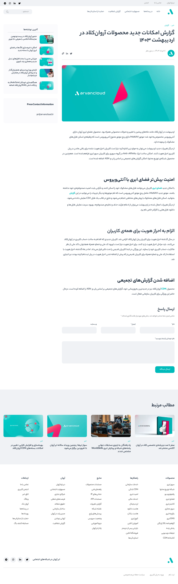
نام (173, 324)
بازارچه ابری (170, 514)
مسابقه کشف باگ (21, 523)
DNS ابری (171, 518)
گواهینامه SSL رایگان (166, 523)
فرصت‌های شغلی (58, 499)
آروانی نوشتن (59, 518)
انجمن (146, 3)
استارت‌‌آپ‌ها (133, 538)
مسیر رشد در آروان (58, 514)
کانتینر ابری (170, 504)
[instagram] (10, 3)
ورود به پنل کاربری (157, 575)
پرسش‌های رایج (95, 514)
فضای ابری (157, 188)
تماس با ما (157, 3)
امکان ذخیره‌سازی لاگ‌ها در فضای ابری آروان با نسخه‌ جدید (23, 49)
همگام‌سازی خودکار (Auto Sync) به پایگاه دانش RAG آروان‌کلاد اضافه (22, 84)
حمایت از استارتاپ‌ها (21, 518)
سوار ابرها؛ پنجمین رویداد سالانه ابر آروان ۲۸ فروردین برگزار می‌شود (68, 447)
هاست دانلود (132, 509)
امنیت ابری (134, 494)
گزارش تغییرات (96, 504)
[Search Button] (7, 11)
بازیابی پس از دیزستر (130, 528)
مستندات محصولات (94, 484)
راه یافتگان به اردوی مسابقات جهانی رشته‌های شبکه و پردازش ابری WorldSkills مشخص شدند (111, 449)
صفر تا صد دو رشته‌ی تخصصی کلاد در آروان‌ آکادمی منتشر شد (155, 447)
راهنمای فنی (97, 489)
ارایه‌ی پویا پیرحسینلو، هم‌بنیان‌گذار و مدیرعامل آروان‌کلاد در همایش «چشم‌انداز (23, 73)
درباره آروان (171, 3)
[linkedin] (67, 53)
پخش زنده (170, 528)
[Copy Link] (63, 53)
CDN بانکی (133, 489)
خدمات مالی (133, 499)
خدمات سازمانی (131, 484)
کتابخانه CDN (169, 538)
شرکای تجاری (60, 494)
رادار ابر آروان (97, 528)
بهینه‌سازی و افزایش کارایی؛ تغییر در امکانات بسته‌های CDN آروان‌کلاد (27, 447)
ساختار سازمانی (59, 509)
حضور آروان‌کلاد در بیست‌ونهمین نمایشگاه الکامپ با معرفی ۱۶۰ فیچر (23, 38)
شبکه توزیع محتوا (167, 489)
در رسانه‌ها (148, 11)
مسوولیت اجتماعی (132, 11)
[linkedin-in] (15, 3)
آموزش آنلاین (133, 523)
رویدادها (25, 514)
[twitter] (19, 3)
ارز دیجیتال (133, 504)
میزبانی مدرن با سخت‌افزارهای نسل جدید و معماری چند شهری (22, 60)
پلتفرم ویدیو (170, 494)
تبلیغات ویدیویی (168, 533)
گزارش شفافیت (114, 11)
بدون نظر (149, 51)
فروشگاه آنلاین (132, 533)
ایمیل (133, 324)
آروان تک (25, 504)
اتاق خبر (26, 494)
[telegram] (5, 3)
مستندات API (96, 499)
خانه (158, 11)
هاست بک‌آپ (132, 514)
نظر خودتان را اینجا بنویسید (165, 338)
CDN (163, 289)
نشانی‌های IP (96, 494)
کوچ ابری (134, 518)
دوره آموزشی (96, 523)
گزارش (72, 193)
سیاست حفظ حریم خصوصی (134, 575)
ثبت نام (172, 575)
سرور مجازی (170, 509)
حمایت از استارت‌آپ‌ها (95, 11)
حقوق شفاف (60, 504)
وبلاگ (26, 499)
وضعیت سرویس (95, 518)
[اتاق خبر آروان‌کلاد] (170, 11)
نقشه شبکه (97, 509)
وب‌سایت (93, 324)
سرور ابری (171, 484)
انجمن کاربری (23, 489)
